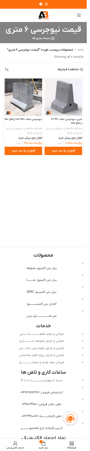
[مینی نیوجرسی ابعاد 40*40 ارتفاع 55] (63, 97)
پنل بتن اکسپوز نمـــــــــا (41, 280)
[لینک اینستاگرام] (46, 4)
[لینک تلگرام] (41, 4)
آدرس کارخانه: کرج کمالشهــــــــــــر (41, 428)
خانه (80, 50)
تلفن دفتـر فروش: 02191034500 (42, 404)
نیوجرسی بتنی (54, 128)
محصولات (43, 255)
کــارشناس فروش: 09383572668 (42, 392)
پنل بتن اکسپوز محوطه (41, 268)
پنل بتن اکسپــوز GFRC (41, 292)
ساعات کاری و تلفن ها (43, 372)
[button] (63, 151)
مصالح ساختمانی (72, 128)
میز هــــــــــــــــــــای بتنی (41, 316)
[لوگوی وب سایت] (43, 15)
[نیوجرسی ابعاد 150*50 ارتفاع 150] (23, 97)
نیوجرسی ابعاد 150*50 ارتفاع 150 (23, 119)
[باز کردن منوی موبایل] (79, 15)
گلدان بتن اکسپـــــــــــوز (42, 304)
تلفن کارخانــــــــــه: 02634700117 (42, 416)
